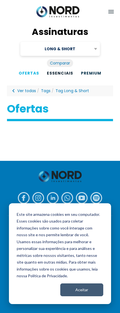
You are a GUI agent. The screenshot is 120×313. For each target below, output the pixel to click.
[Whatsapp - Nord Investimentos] (67, 198)
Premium (91, 73)
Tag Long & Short (72, 91)
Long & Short (60, 49)
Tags (46, 91)
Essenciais (60, 73)
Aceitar (81, 289)
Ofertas (29, 73)
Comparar (60, 63)
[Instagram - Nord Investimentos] (38, 198)
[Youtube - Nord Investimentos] (82, 198)
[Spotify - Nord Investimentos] (96, 198)
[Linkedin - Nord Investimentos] (53, 198)
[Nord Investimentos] (58, 12)
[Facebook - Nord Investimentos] (24, 198)
